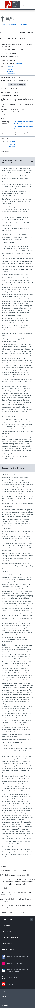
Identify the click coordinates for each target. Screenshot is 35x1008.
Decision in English (19, 85)
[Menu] (28, 4)
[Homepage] (1, 33)
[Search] (22, 4)
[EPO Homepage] (12, 5)
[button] (17, 161)
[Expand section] (31, 919)
